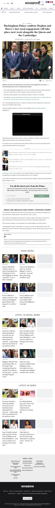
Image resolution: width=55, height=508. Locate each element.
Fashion (6, 8)
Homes (18, 8)
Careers (19, 493)
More (50, 8)
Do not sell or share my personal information (34, 493)
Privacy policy (48, 491)
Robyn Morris (20, 39)
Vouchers (15, 478)
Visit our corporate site (45, 503)
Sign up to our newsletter (39, 466)
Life (37, 8)
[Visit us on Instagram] (50, 2)
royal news (13, 97)
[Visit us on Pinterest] (52, 2)
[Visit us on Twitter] (48, 2)
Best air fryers (27, 465)
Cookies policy (12, 493)
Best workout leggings (27, 467)
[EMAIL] (5, 236)
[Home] (1, 8)
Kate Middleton (38, 108)
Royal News (44, 8)
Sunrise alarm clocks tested (15, 467)
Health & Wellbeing (28, 8)
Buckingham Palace (7, 173)
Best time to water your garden (31, 12)
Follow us (43, 80)
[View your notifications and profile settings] (12, 3)
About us (5, 491)
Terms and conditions (37, 491)
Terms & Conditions (28, 203)
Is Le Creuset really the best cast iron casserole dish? (15, 471)
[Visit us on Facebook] (46, 2)
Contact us (27, 491)
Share (6, 80)
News (38, 39)
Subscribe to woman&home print (39, 463)
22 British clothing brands (15, 475)
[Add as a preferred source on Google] (27, 498)
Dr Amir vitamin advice (47, 12)
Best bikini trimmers (27, 463)
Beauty (12, 8)
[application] (27, 124)
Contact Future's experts (16, 491)
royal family (27, 90)
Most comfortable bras (27, 470)
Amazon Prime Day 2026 (14, 12)
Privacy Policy (37, 203)
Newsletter (50, 80)
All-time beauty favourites (15, 463)
